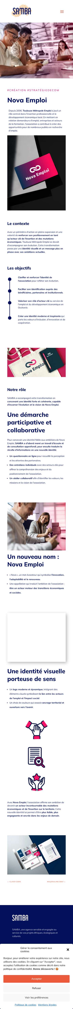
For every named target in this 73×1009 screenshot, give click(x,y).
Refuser (36, 988)
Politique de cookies (25, 1004)
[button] (68, 949)
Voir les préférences (36, 997)
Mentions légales (47, 1004)
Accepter (36, 978)
